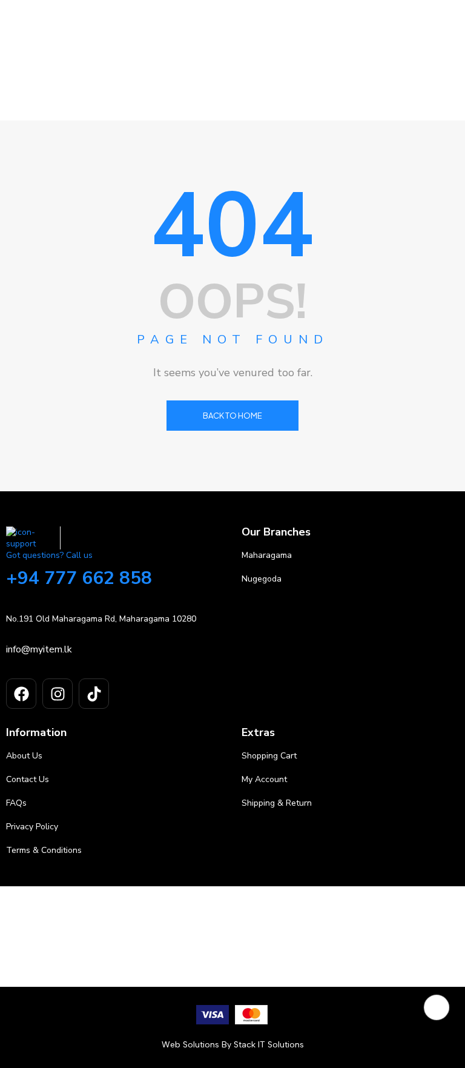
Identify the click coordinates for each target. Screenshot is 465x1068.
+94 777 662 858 (79, 578)
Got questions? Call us (49, 555)
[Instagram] (57, 693)
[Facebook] (21, 693)
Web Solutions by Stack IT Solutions (233, 1045)
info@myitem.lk (39, 649)
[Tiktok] (94, 693)
